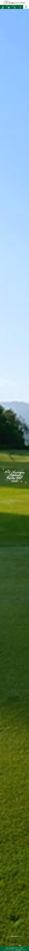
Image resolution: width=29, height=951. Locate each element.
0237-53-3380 (8, 950)
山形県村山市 (7, 2)
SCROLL (14, 944)
